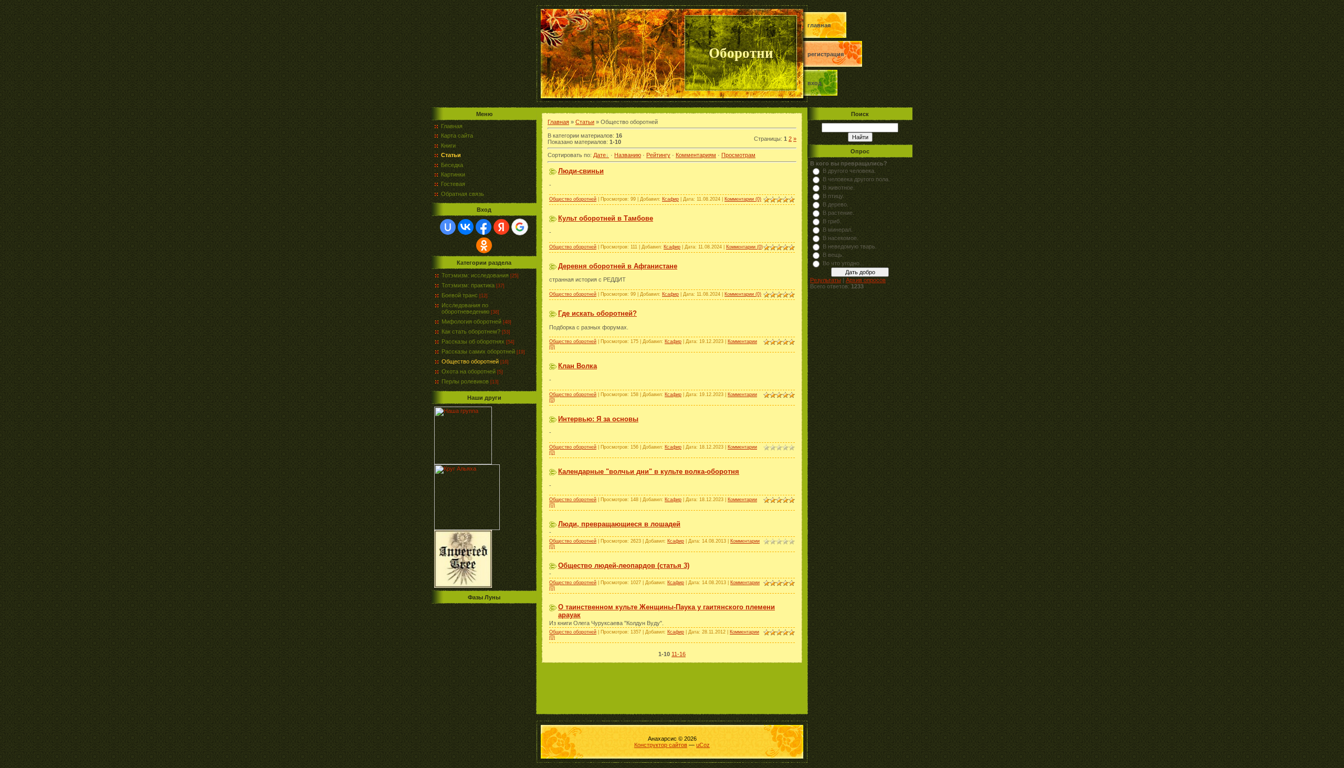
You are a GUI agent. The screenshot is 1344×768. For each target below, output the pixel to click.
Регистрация (825, 54)
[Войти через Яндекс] (501, 227)
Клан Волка (577, 366)
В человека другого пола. (856, 179)
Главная (819, 25)
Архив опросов (866, 280)
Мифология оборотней (471, 321)
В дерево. (835, 204)
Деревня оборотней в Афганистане (617, 266)
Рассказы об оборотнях (473, 341)
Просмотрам (738, 155)
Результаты (825, 280)
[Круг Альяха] (467, 528)
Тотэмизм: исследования (475, 275)
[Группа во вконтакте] (463, 462)
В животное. (839, 187)
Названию (627, 155)
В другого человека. (849, 171)
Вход (814, 83)
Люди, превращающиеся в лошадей (619, 524)
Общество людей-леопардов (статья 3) (623, 565)
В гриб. (832, 221)
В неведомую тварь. (850, 246)
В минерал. (838, 229)
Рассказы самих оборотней (478, 351)
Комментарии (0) (742, 199)
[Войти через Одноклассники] (484, 245)
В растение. (838, 213)
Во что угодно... (843, 263)
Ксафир (670, 199)
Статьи (584, 122)
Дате (599, 155)
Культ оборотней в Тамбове (605, 218)
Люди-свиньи (581, 171)
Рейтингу (658, 155)
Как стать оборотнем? (471, 331)
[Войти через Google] (519, 227)
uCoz (703, 745)
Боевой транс (460, 295)
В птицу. (833, 196)
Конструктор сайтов (660, 745)
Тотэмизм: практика (468, 285)
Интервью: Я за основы (598, 419)
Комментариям (696, 155)
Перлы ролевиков (465, 381)
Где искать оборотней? (597, 313)
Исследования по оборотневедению (465, 308)
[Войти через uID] (448, 227)
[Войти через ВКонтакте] (466, 227)
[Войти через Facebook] (483, 227)
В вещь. (833, 255)
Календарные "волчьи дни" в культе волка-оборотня (648, 471)
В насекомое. (840, 238)
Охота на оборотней (469, 371)
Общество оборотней (470, 361)
